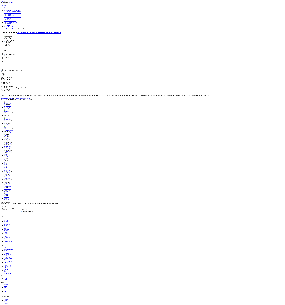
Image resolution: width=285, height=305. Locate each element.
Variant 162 (6, 191)
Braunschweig (7, 224)
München (6, 221)
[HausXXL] (4, 1)
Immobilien (12, 17)
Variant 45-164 (7, 186)
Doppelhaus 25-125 (8, 114)
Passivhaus (6, 263)
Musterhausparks (10, 15)
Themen (10, 21)
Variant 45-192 (7, 189)
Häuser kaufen (7, 242)
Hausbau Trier (7, 237)
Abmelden (31, 211)
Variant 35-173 (7, 181)
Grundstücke (10, 18)
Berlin (5, 218)
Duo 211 (6, 116)
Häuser (8, 19)
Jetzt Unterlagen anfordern (7, 75)
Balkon (28, 98)
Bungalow (6, 251)
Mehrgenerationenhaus (9, 259)
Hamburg (6, 220)
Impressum (6, 288)
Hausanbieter (12, 11)
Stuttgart (5, 236)
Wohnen (5, 278)
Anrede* (4, 208)
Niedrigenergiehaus (8, 261)
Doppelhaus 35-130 (8, 130)
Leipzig (5, 228)
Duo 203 (6, 135)
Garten (5, 279)
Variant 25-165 (7, 173)
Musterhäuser (12, 13)
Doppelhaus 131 (7, 132)
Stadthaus (11, 98)
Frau (13, 208)
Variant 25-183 (7, 119)
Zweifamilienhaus (8, 273)
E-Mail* (4, 211)
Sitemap (5, 292)
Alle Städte (6, 239)
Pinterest (6, 303)
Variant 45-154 (7, 154)
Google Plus (3, 5)
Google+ (6, 301)
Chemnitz (6, 225)
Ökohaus (6, 262)
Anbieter (6, 284)
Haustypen (12, 10)
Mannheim (6, 230)
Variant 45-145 (7, 183)
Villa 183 (6, 162)
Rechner (8, 25)
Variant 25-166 (7, 175)
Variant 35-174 (7, 122)
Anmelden (24, 211)
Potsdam (6, 233)
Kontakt (5, 287)
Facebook (3, 4)
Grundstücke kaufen (8, 241)
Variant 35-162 (7, 178)
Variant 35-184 (7, 148)
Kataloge (8, 26)
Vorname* (4, 209)
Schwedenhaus (7, 266)
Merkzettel (10, 2)
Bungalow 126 (7, 103)
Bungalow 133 (7, 106)
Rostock (5, 235)
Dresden (5, 222)
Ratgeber (9, 23)
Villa (5, 270)
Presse (5, 294)
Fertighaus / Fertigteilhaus (20, 98)
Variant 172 (6, 197)
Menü (5, 7)
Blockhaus (6, 250)
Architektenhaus (7, 247)
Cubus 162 (6, 108)
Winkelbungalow (8, 272)
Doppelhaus (6, 253)
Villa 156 (6, 127)
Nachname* (24, 209)
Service (11, 22)
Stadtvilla (6, 269)
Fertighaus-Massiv (8, 258)
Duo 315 (6, 138)
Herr (9, 208)
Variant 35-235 (7, 151)
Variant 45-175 (7, 124)
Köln (5, 226)
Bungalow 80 (7, 170)
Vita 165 (6, 167)
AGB (5, 291)
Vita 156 (6, 165)
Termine (5, 286)
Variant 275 (6, 199)
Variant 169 (6, 194)
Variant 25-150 (7, 143)
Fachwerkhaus (7, 257)
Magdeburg (6, 229)
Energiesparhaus (7, 255)
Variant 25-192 (7, 146)
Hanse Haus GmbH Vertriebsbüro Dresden (39, 32)
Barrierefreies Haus (8, 249)
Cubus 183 (6, 111)
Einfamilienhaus (4, 98)
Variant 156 (6, 156)
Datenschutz (6, 290)
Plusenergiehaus (7, 265)
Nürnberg (6, 232)
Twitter (5, 300)
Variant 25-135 (7, 140)
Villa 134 (6, 159)
